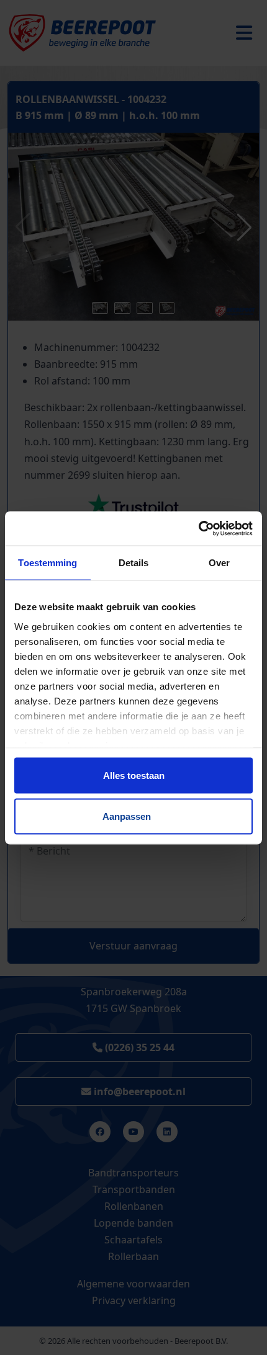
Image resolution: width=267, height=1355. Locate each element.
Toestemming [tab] (47, 563)
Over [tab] (219, 563)
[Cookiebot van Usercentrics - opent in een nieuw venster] (198, 528)
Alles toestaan (134, 775)
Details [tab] (134, 563)
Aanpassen (126, 816)
